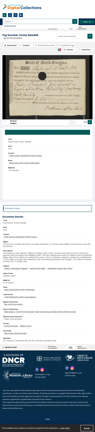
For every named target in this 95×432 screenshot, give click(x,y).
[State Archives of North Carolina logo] (49, 358)
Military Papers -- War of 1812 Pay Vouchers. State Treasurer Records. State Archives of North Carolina (40, 312)
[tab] (47, 132)
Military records (25, 326)
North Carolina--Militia (37, 269)
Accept (87, 428)
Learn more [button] (65, 428)
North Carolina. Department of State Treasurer (25, 156)
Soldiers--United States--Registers (16, 269)
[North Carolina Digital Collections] (22, 6)
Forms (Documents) (11, 326)
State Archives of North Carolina (15, 333)
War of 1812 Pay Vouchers (13, 38)
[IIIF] (59, 49)
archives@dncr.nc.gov (42, 374)
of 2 (85, 122)
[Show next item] (90, 122)
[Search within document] (89, 36)
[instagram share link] (42, 370)
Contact (47, 419)
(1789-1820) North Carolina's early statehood (20, 297)
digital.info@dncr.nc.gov (73, 373)
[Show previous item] (72, 122)
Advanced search (10, 26)
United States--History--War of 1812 (59, 269)
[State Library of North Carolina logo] (79, 358)
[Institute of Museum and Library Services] (17, 375)
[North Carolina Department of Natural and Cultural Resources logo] (13, 360)
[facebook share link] (37, 370)
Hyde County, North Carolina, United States (24, 163)
